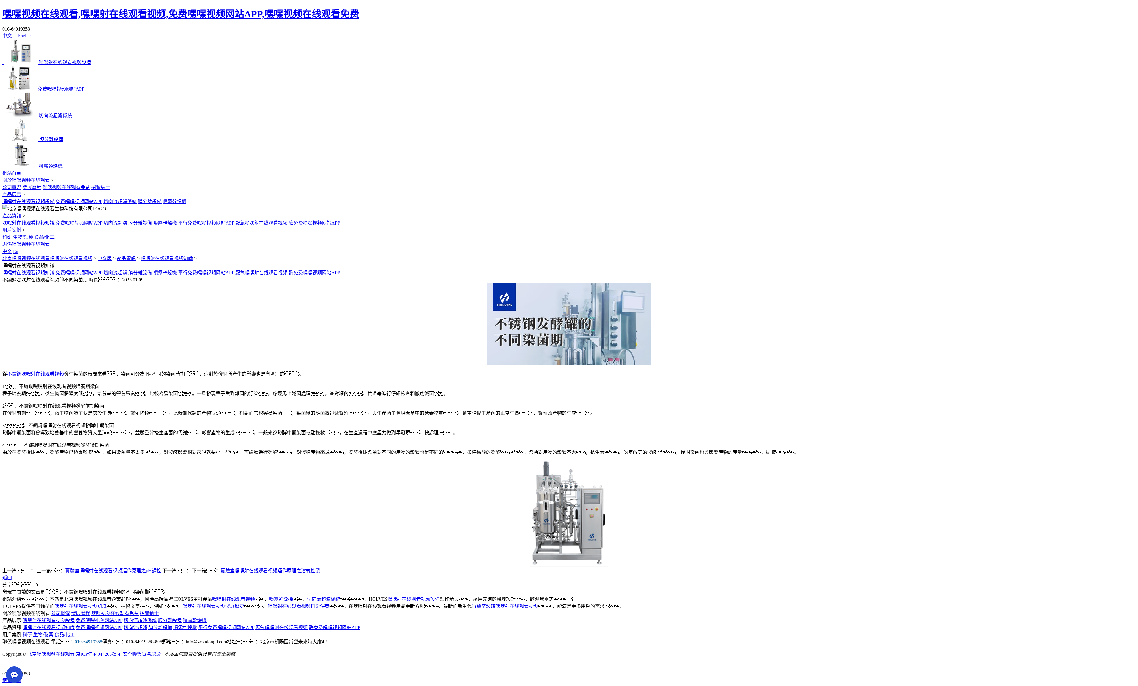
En (15, 251)
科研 (7, 237)
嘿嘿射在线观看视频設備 (28, 201)
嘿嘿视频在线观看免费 (66, 187)
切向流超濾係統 (120, 201)
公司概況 (11, 187)
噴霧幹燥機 (174, 201)
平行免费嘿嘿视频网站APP (206, 222)
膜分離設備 (150, 201)
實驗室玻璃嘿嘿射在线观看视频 (505, 606)
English (24, 35)
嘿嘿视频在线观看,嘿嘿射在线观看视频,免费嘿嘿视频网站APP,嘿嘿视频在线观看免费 (180, 14)
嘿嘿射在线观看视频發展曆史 (213, 606)
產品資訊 (11, 215)
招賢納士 (100, 187)
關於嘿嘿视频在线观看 (26, 180)
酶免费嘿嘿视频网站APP (314, 222)
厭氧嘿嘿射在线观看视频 (261, 222)
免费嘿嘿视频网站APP (79, 201)
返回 (7, 577)
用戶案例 (11, 230)
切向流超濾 (115, 222)
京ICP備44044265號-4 (98, 654)
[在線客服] (9, 664)
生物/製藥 (23, 237)
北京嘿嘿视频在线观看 (51, 654)
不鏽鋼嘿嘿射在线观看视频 (35, 373)
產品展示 (11, 194)
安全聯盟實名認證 (142, 654)
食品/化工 (44, 237)
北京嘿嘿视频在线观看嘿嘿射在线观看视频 (47, 258)
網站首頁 (11, 173)
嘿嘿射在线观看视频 (233, 599)
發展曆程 (32, 187)
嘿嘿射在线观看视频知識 (28, 222)
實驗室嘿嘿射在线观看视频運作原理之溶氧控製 (270, 570)
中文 (7, 35)
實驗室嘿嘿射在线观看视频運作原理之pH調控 (113, 570)
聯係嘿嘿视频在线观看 (26, 244)
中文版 (105, 258)
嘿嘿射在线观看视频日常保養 (299, 606)
